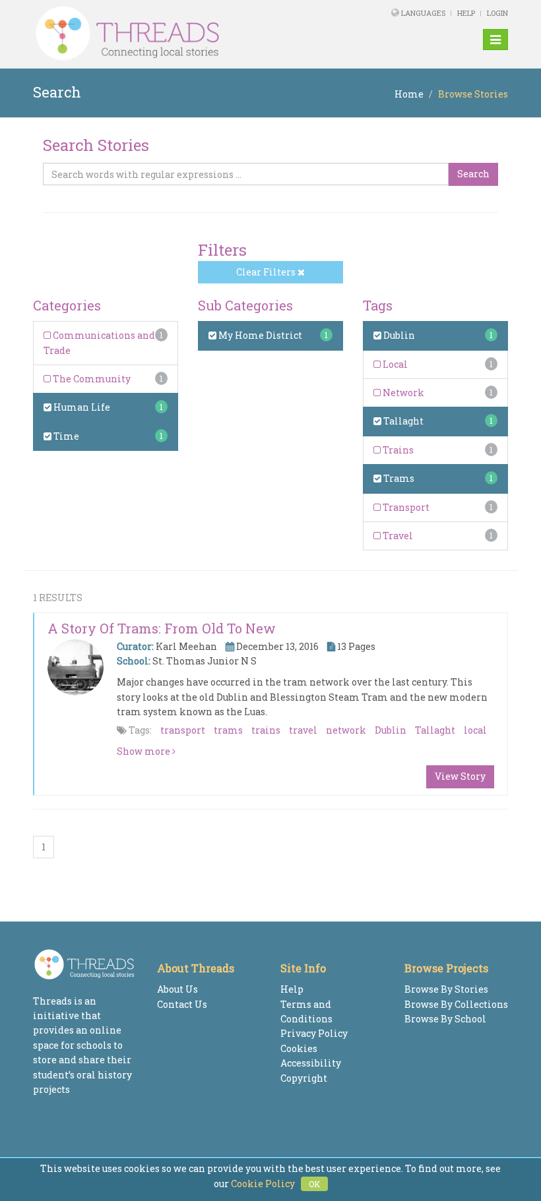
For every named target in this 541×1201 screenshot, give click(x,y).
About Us (177, 989)
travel (303, 730)
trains (265, 730)
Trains (397, 450)
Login (497, 13)
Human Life (80, 407)
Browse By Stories (446, 989)
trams (228, 730)
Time (65, 436)
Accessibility (310, 1063)
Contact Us (182, 1004)
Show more (144, 751)
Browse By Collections (456, 1004)
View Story (460, 776)
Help (466, 13)
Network (402, 392)
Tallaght (402, 421)
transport (182, 730)
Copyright (303, 1078)
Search (473, 173)
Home (409, 94)
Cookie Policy (263, 1183)
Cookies (298, 1048)
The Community (91, 378)
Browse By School (445, 1018)
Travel (397, 535)
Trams (397, 478)
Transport (405, 507)
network (346, 730)
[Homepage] (180, 33)
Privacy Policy (314, 1033)
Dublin (398, 335)
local (475, 730)
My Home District (259, 335)
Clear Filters (267, 272)
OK (314, 1184)
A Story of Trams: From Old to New (162, 628)
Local (394, 364)
